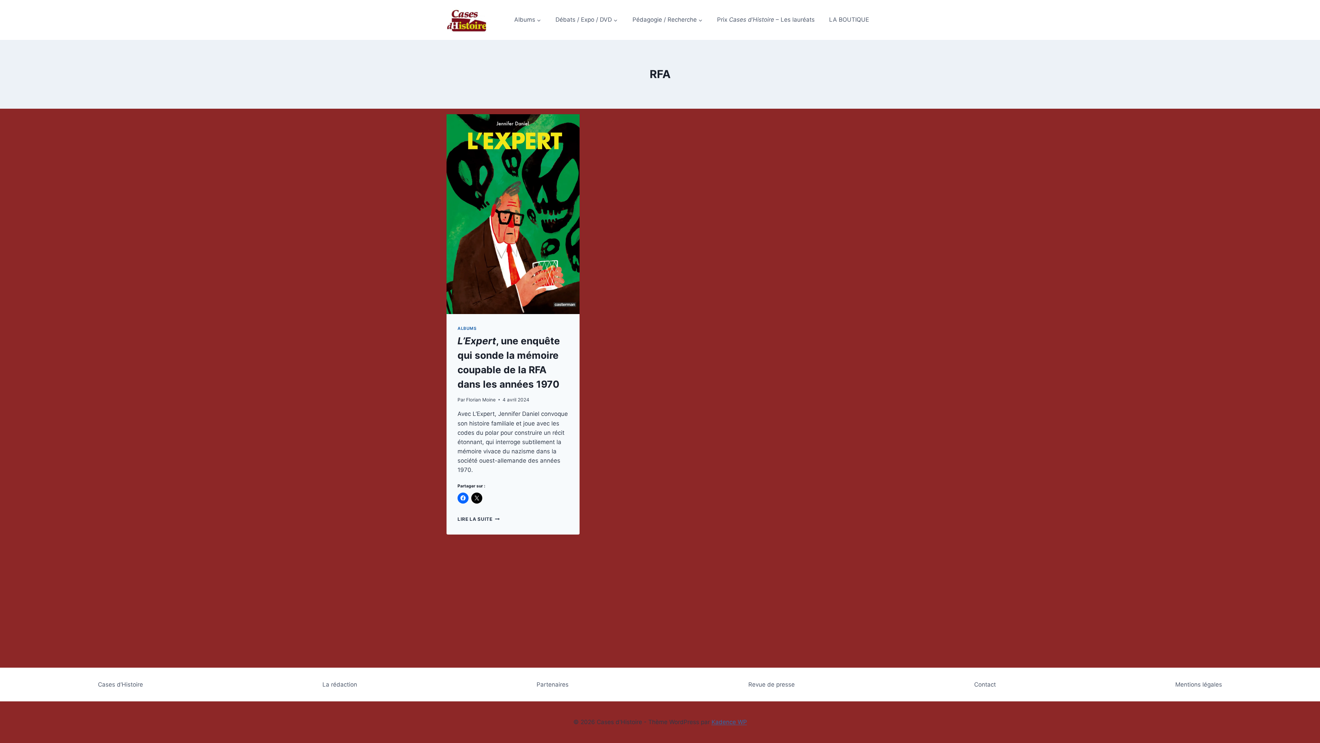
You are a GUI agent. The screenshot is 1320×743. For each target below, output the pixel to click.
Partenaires (553, 684)
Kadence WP (729, 722)
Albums (467, 328)
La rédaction (339, 684)
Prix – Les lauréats (766, 19)
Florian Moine (481, 399)
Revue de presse (771, 684)
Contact (985, 684)
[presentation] (513, 214)
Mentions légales (1198, 684)
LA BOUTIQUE (849, 19)
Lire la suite (478, 519)
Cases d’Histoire (120, 684)
